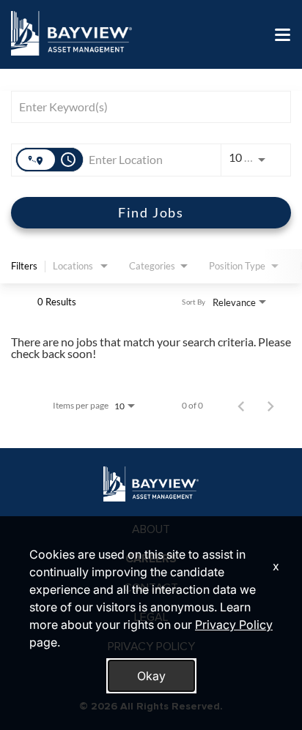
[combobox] (143, 106)
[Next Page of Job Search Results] (270, 405)
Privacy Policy (234, 624)
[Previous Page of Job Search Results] (241, 405)
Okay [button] (151, 675)
